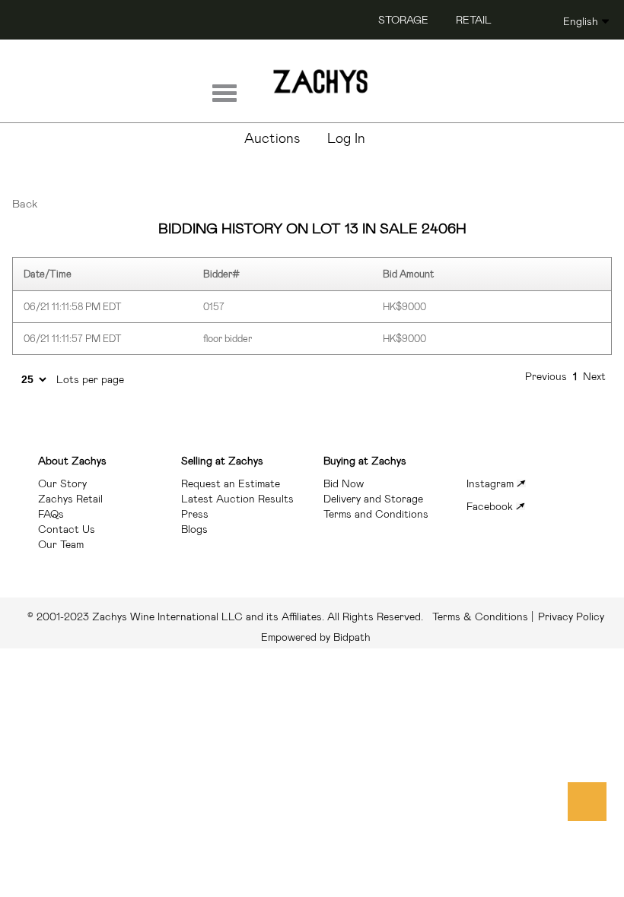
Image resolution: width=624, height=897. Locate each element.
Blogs (194, 529)
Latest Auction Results (237, 499)
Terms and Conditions (375, 514)
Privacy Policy (571, 616)
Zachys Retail (70, 499)
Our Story (62, 483)
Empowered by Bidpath (316, 637)
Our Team (61, 544)
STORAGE (403, 20)
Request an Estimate (230, 483)
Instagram (491, 483)
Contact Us (66, 529)
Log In (346, 138)
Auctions (272, 138)
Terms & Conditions (277, 616)
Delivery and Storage (373, 499)
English (580, 21)
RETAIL (474, 20)
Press (195, 514)
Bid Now (343, 483)
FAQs (51, 514)
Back (24, 203)
